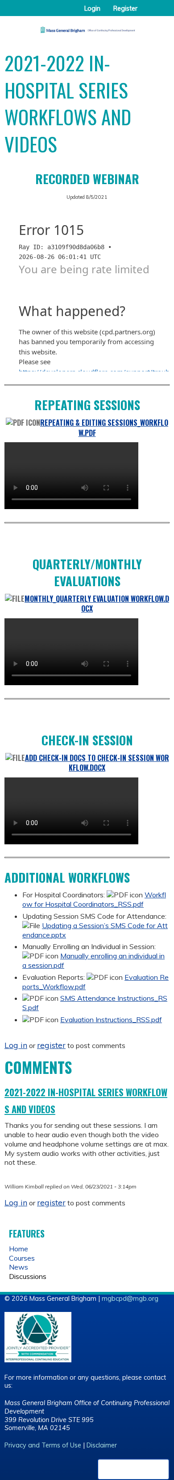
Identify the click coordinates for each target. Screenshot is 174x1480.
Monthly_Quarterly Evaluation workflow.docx (97, 603)
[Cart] (148, 13)
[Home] (87, 26)
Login (92, 8)
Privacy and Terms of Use (42, 1445)
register (51, 1045)
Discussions (27, 1276)
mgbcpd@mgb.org (130, 1299)
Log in (15, 1045)
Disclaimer (102, 1445)
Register (125, 8)
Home (18, 1248)
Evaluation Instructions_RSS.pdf (111, 1019)
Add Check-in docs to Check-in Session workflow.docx (97, 762)
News (18, 1266)
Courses (22, 1258)
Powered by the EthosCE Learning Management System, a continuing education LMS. (133, 1469)
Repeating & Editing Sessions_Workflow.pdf (104, 427)
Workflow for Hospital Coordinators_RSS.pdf (94, 899)
